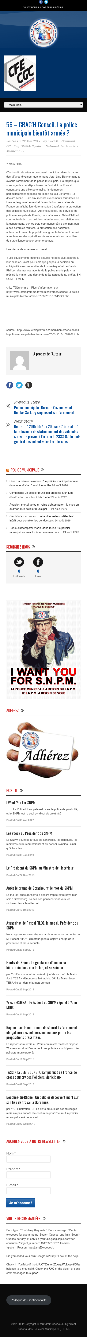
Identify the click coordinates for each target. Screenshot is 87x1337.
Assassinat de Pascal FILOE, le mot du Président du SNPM (42, 925)
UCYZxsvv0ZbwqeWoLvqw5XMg (59, 1264)
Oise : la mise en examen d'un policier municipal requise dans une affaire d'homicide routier (44, 483)
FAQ (51, 1268)
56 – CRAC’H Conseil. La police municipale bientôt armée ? (41, 128)
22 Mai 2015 (31, 141)
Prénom (13, 1169)
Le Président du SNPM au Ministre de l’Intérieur (39, 868)
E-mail (12, 1185)
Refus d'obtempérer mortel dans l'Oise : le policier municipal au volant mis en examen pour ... (40, 530)
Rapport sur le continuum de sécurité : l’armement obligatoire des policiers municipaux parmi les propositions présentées (41, 1032)
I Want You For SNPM (20, 802)
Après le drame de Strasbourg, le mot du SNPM (39, 888)
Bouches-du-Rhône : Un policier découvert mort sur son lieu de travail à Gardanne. (42, 1099)
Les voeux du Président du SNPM (29, 833)
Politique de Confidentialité (29, 1300)
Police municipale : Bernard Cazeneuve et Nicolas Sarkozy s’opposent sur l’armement (44, 410)
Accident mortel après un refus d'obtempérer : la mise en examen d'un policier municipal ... (44, 506)
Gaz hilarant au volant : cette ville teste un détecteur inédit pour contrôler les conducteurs (42, 518)
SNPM (53, 141)
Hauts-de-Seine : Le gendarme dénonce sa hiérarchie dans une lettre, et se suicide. (36, 965)
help (75, 1256)
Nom (11, 1153)
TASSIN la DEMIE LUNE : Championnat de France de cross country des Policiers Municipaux (41, 1074)
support (33, 1273)
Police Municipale (25, 470)
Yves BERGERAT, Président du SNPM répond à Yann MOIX (41, 1005)
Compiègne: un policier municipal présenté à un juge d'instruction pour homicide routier (41, 495)
